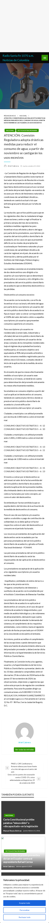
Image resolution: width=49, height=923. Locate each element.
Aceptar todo (24, 903)
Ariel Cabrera (13, 166)
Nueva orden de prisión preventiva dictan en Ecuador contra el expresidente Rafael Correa (21, 858)
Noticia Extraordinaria (27, 130)
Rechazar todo (24, 917)
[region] (24, 899)
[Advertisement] (24, 26)
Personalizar (25, 910)
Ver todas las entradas (24, 749)
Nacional (23, 116)
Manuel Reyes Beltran (12, 831)
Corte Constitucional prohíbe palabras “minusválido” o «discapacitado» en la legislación (20, 823)
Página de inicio (10, 116)
